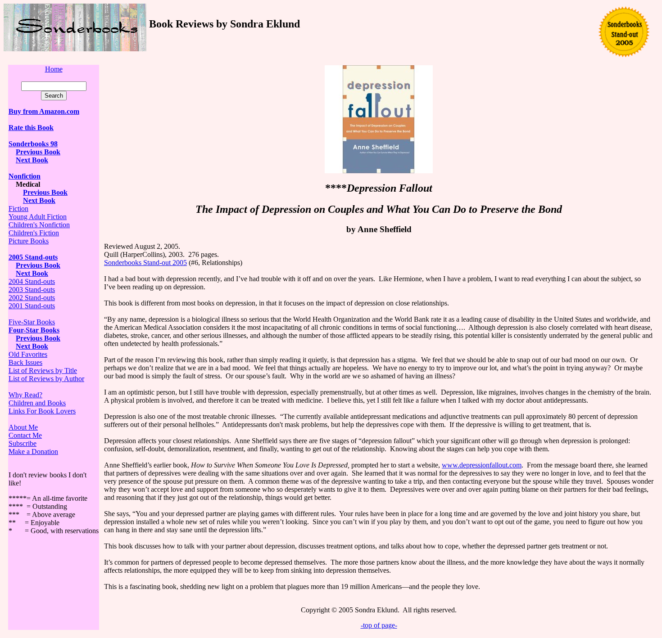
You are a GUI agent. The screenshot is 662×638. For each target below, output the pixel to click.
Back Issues (25, 362)
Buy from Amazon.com (44, 111)
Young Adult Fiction (38, 216)
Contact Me (25, 435)
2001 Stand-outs (32, 306)
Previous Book (38, 152)
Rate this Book (31, 127)
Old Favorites (28, 354)
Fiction (18, 208)
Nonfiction (25, 176)
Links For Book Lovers (42, 411)
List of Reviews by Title (43, 370)
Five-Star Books (32, 322)
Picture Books (29, 241)
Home (54, 69)
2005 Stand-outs (33, 257)
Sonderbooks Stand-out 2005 (145, 262)
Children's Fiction (34, 233)
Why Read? (25, 395)
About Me (23, 427)
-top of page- (379, 625)
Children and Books (37, 403)
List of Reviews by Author (46, 378)
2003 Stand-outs (32, 289)
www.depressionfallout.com (481, 465)
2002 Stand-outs (32, 297)
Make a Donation (33, 451)
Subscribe (22, 443)
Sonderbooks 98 (33, 144)
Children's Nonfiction (39, 225)
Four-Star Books (34, 330)
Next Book (32, 160)
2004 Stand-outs (32, 281)
